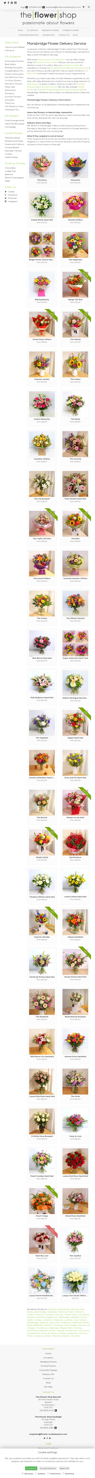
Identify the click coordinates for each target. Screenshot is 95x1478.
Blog (75, 35)
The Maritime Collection (16, 106)
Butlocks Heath (66, 1312)
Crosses (8, 154)
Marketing (69, 1474)
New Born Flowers (13, 84)
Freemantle (83, 1314)
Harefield (40, 1317)
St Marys (62, 1333)
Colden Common (35, 1314)
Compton (49, 1314)
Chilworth (79, 1312)
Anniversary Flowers (14, 61)
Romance (9, 93)
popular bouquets (71, 65)
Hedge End (51, 1317)
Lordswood (57, 1320)
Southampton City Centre (77, 1330)
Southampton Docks (37, 1333)
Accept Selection (48, 1468)
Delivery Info (49, 35)
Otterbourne (84, 1325)
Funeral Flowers (71, 30)
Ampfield (52, 1309)
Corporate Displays (28, 35)
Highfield (75, 1317)
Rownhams (32, 1330)
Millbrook (76, 1322)
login (23, 7)
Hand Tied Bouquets (14, 124)
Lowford (68, 1320)
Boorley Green (78, 1309)
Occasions (32, 30)
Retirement (10, 90)
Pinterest (12, 198)
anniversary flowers (48, 87)
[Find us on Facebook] (9, 2)
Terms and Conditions (48, 1448)
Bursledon (52, 1312)
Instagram (13, 201)
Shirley (52, 1330)
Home (20, 30)
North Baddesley (35, 1325)
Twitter (11, 191)
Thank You (10, 103)
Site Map (48, 1387)
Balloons (9, 174)
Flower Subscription (14, 74)
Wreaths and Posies (14, 141)
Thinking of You (12, 109)
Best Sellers (10, 64)
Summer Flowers (13, 96)
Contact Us (64, 35)
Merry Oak (55, 1322)
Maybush (44, 1322)
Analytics (41, 1474)
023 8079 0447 (47, 1410)
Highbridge (64, 1317)
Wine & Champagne (14, 177)
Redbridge (54, 1328)
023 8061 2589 (47, 1428)
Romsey (78, 1328)
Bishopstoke (64, 1309)
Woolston (75, 1336)
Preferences (55, 1474)
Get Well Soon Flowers (15, 77)
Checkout (9, 50)
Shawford (43, 1330)
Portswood (42, 1328)
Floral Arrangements (14, 120)
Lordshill (47, 1320)
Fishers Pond (70, 1314)
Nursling (58, 1325)
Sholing (60, 1330)
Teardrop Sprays (12, 138)
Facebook (12, 195)
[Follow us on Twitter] (6, 2)
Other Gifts (10, 87)
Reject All (64, 1468)
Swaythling (72, 1333)
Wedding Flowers (50, 30)
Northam (48, 1325)
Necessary (28, 1474)
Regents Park (66, 1328)
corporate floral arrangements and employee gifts (60, 89)
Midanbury (66, 1322)
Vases (7, 181)
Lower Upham (80, 1320)
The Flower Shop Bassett (48, 1397)
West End (56, 1336)
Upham (47, 1336)
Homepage (10, 127)
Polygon (32, 1328)
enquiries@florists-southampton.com (48, 1434)
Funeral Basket (12, 147)
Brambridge (40, 1312)
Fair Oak (59, 1314)
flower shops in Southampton (52, 59)
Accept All (31, 1468)
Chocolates (10, 168)
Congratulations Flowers (16, 71)
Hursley (38, 1320)
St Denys (52, 1333)
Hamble (31, 1317)
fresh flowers (33, 84)
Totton (30, 1336)
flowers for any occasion (46, 62)
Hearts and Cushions (14, 144)
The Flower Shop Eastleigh (48, 1417)
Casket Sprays (11, 157)
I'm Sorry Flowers (13, 80)
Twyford (38, 1336)
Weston (66, 1336)
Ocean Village (70, 1325)
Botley (30, 1312)
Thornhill (83, 1333)
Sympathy (9, 100)
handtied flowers (59, 68)
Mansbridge (32, 1322)
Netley (86, 1322)
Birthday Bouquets (14, 67)
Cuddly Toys (10, 171)
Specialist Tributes (13, 151)
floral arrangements (79, 68)
